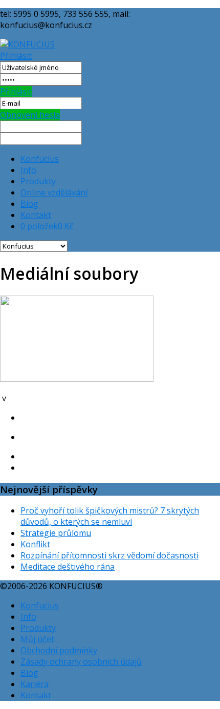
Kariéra (34, 684)
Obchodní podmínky (58, 650)
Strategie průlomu (55, 533)
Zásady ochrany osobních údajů (81, 661)
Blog (29, 203)
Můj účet (37, 639)
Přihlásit (16, 55)
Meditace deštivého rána (67, 566)
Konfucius (39, 158)
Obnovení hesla (30, 114)
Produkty (38, 181)
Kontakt (35, 215)
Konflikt (35, 544)
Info (28, 170)
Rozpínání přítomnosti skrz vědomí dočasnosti (109, 555)
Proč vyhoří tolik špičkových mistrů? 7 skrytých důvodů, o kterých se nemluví (109, 516)
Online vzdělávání (53, 192)
